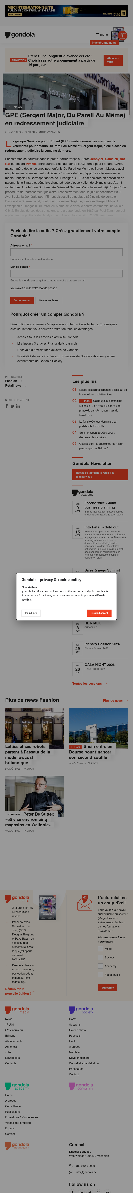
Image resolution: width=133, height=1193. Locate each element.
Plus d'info (31, 613)
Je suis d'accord (99, 613)
